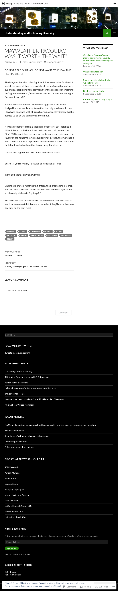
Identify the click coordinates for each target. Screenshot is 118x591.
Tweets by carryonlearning (17, 352)
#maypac (11, 231)
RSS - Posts (10, 572)
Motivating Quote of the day (18, 371)
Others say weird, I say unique (97, 99)
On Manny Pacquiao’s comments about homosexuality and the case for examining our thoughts (98, 59)
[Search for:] (59, 335)
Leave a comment (55, 62)
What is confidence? (93, 71)
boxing (8, 45)
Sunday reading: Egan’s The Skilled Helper (26, 265)
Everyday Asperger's (14, 489)
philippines (66, 235)
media (16, 45)
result (10, 239)
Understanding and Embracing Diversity (29, 33)
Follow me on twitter (18, 346)
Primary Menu (114, 33)
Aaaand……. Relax (13, 254)
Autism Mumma (12, 472)
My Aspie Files (11, 500)
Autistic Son (10, 478)
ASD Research (11, 467)
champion (35, 231)
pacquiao (52, 235)
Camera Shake (11, 484)
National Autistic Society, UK (18, 506)
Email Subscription (16, 529)
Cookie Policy (59, 586)
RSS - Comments (13, 574)
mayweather (37, 235)
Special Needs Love (14, 511)
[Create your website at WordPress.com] (59, 3)
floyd (59, 231)
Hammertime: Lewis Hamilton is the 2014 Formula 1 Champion (34, 399)
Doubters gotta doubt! (94, 91)
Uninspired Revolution (15, 517)
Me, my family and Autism (17, 495)
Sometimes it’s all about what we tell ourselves (97, 81)
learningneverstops (32, 62)
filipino (47, 231)
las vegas (11, 235)
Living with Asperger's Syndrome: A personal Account (30, 388)
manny (24, 235)
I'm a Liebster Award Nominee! (19, 404)
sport (23, 45)
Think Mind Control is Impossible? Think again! (27, 377)
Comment (63, 312)
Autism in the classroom (16, 382)
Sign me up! (11, 548)
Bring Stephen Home (15, 393)
